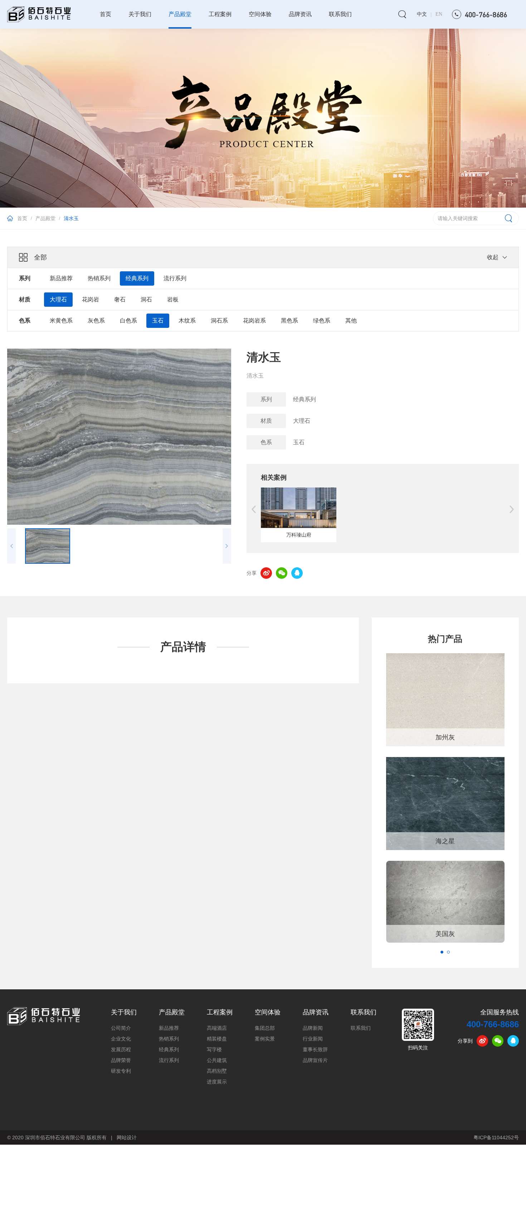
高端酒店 (217, 1028)
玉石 (158, 320)
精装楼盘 (217, 1039)
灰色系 (96, 320)
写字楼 (214, 1049)
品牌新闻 (313, 1028)
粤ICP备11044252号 (496, 1137)
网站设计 (127, 1137)
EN (438, 14)
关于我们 (139, 14)
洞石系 (219, 320)
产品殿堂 (180, 14)
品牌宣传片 (315, 1060)
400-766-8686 (493, 1024)
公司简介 (121, 1028)
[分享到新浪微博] (266, 573)
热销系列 (99, 278)
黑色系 (289, 320)
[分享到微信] (281, 573)
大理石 (58, 299)
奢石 (120, 299)
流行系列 (175, 278)
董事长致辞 (315, 1049)
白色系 (128, 320)
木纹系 (187, 320)
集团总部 (265, 1028)
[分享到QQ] (297, 573)
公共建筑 (217, 1060)
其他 (351, 320)
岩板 (173, 299)
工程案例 (220, 14)
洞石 (146, 299)
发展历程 (121, 1049)
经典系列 (137, 278)
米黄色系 (61, 320)
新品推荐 (61, 278)
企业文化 (121, 1039)
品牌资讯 (300, 14)
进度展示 (217, 1082)
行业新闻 (313, 1039)
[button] (441, 952)
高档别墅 (217, 1071)
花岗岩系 (254, 320)
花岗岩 (90, 299)
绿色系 (321, 320)
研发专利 (121, 1071)
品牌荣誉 (121, 1060)
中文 (422, 14)
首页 (105, 14)
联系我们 (340, 14)
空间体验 (260, 14)
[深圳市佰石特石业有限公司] (43, 1016)
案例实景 (265, 1039)
